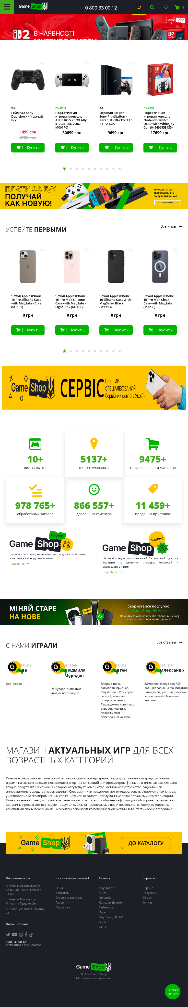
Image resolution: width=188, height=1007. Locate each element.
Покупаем (149, 893)
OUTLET (104, 927)
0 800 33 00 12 (101, 7)
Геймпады (106, 907)
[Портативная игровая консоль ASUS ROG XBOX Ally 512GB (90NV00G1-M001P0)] (72, 83)
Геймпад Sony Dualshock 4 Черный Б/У (27, 116)
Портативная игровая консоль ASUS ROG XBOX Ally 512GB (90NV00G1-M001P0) (71, 120)
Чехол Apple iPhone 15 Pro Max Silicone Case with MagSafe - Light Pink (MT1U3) (70, 301)
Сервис (147, 888)
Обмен (147, 898)
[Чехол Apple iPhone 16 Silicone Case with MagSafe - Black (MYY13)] (116, 270)
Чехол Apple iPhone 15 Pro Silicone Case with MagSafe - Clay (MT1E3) (26, 301)
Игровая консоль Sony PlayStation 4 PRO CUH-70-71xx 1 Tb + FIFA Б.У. (115, 118)
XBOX (102, 893)
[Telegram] (8, 934)
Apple (103, 922)
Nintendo (105, 898)
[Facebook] (26, 934)
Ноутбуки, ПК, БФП (112, 917)
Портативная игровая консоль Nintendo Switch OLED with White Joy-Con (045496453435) (159, 120)
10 (119, 169)
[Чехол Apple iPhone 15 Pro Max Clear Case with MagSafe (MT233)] (160, 270)
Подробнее (17, 563)
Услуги (147, 902)
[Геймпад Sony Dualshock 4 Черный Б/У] (28, 83)
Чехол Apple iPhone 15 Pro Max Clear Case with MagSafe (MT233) (158, 301)
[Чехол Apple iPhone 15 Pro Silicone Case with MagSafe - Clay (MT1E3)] (28, 270)
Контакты (62, 893)
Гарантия (62, 902)
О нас (60, 888)
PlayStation (106, 888)
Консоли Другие (110, 902)
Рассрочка (63, 907)
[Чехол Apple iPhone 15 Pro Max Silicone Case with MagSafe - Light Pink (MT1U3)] (72, 270)
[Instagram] (21, 934)
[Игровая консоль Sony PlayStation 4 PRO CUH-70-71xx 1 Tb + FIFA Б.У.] (116, 83)
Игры (102, 912)
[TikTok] (31, 935)
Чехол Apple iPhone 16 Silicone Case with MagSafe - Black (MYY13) (115, 301)
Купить (33, 147)
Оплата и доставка (69, 898)
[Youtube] (14, 934)
